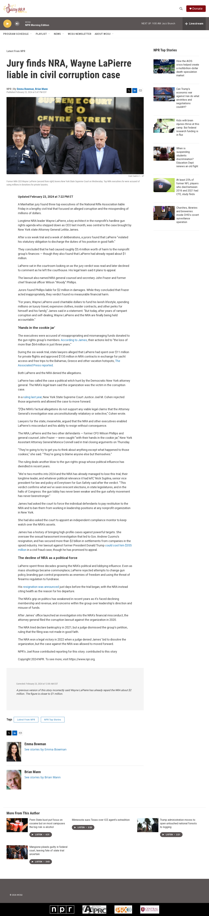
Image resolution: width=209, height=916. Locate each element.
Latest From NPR (16, 51)
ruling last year (32, 397)
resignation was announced (41, 586)
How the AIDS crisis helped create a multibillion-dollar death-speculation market (187, 68)
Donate (197, 8)
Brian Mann (41, 89)
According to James (74, 340)
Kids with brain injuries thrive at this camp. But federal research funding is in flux (187, 127)
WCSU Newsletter (79, 34)
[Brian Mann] (14, 779)
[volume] (17, 23)
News (57, 34)
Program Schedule (16, 34)
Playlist (41, 34)
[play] (7, 24)
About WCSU (103, 34)
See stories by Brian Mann (42, 777)
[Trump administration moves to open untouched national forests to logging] (147, 825)
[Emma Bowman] (14, 752)
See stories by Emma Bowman (45, 749)
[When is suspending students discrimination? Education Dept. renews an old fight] (164, 154)
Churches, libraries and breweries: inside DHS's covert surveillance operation (187, 215)
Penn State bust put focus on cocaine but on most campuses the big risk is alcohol (47, 823)
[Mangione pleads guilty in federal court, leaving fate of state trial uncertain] (17, 852)
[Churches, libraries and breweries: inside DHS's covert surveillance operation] (164, 213)
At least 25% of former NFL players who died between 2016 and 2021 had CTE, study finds (187, 187)
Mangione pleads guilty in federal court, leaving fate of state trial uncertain (48, 850)
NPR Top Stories (52, 719)
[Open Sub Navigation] (31, 34)
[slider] (22, 23)
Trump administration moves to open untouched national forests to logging (178, 823)
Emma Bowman (25, 89)
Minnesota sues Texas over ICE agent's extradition (101, 819)
